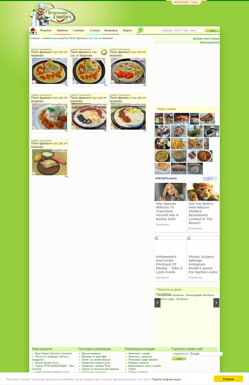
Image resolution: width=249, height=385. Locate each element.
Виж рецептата (209, 42)
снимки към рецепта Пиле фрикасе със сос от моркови (77, 38)
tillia (66, 85)
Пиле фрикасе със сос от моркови (83, 53)
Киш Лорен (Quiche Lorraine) (53, 353)
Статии (95, 30)
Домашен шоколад (94, 372)
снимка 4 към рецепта (41, 95)
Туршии (162, 295)
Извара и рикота (138, 362)
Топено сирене (137, 372)
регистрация (181, 2)
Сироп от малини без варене (100, 368)
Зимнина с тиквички (182, 295)
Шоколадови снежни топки (52, 372)
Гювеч (132, 368)
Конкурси (111, 30)
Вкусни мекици (91, 353)
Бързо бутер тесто (47, 362)
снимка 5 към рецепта (120, 49)
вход (194, 2)
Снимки (78, 30)
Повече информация (166, 378)
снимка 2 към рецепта (120, 95)
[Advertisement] (149, 16)
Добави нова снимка (206, 38)
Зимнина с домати (140, 356)
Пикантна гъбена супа (96, 362)
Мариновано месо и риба (144, 365)
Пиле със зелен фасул (96, 359)
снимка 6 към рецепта (80, 49)
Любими (62, 30)
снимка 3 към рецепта (80, 95)
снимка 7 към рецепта (41, 49)
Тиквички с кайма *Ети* (96, 365)
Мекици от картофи (94, 356)
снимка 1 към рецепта (41, 141)
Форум (127, 30)
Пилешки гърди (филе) (143, 359)
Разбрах (228, 378)
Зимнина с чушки (139, 353)
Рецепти (45, 30)
